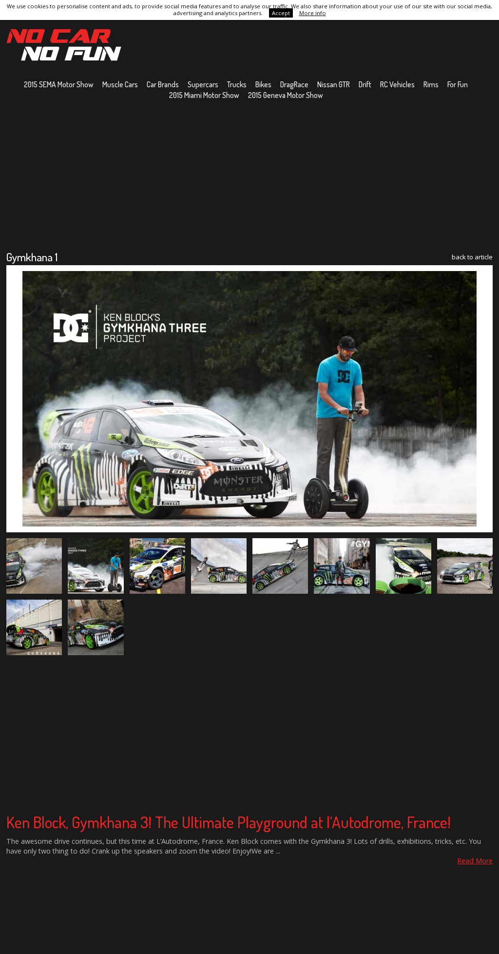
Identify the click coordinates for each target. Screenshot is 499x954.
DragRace (294, 84)
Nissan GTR (333, 84)
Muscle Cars (120, 84)
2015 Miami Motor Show (204, 95)
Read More (475, 860)
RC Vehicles (397, 84)
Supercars (203, 84)
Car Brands (163, 84)
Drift (365, 84)
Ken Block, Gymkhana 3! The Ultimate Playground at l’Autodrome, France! (228, 822)
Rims (431, 84)
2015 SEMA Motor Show (59, 84)
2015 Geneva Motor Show (285, 95)
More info (312, 13)
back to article (472, 257)
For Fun (457, 84)
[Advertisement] (249, 175)
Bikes (263, 84)
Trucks (237, 84)
